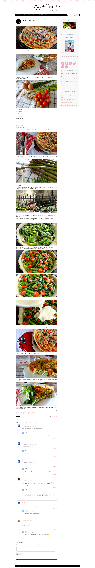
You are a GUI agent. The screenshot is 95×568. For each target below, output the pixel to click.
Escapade (35, 14)
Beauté (23, 14)
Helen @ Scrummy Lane (27, 520)
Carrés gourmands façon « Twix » (67, 93)
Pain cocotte (63, 97)
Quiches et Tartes (33, 22)
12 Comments (54, 416)
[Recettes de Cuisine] (65, 76)
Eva (46, 14)
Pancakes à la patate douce (66, 102)
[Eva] (69, 25)
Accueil (18, 14)
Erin (22, 478)
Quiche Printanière (28, 20)
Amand (23, 502)
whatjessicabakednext (26, 442)
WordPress (35, 566)
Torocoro (41, 14)
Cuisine (27, 22)
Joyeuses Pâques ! (53, 419)
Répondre (55, 430)
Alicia (23, 460)
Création (29, 14)
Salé (38, 22)
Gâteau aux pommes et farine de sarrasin (69, 95)
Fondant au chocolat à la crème (22, 419)
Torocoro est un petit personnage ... (69, 52)
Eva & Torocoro (47, 7)
